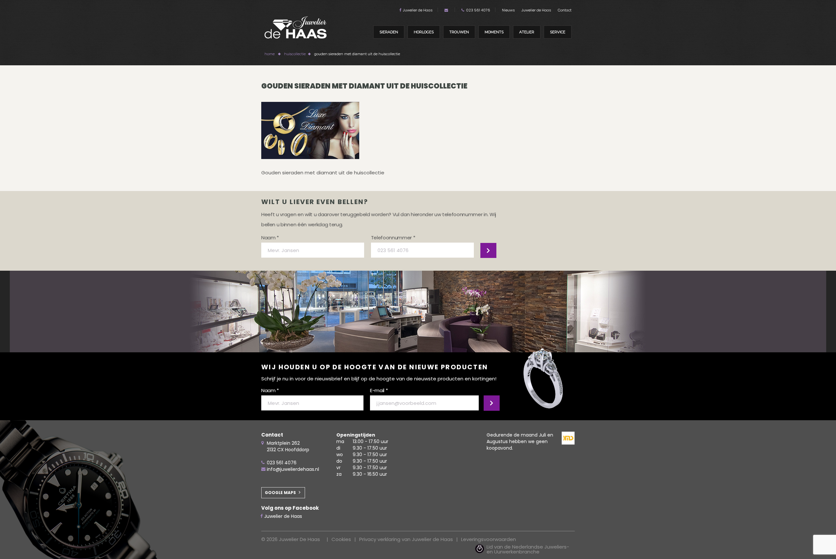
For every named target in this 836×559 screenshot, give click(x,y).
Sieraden (388, 32)
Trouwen (459, 32)
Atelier (526, 32)
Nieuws (508, 10)
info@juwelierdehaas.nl (293, 469)
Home (270, 54)
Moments (494, 32)
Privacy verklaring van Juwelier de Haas (406, 539)
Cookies (341, 539)
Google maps (280, 492)
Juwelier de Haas (418, 10)
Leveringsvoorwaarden (488, 539)
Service (557, 32)
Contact (564, 10)
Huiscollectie (295, 54)
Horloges (424, 32)
